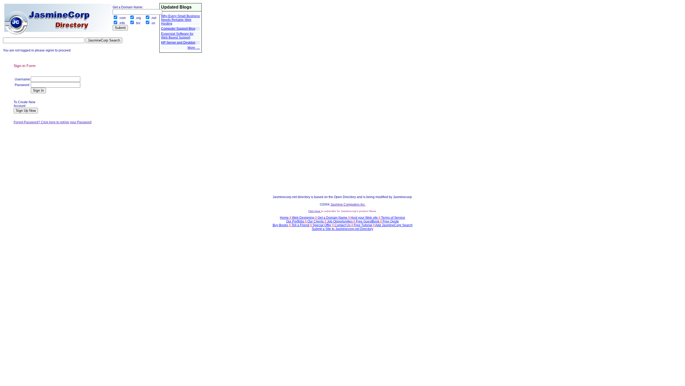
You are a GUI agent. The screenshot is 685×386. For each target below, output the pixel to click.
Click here (314, 211)
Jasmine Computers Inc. (348, 204)
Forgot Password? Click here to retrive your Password (53, 122)
